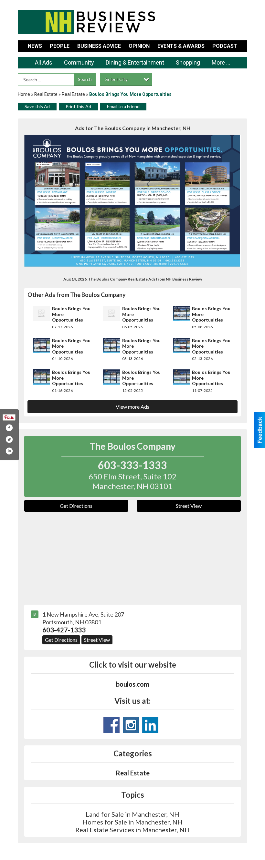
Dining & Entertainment (135, 62)
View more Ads (132, 407)
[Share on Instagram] (9, 451)
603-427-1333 (64, 630)
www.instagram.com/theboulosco (131, 725)
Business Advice (99, 46)
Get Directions (76, 506)
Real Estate (46, 94)
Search (85, 79)
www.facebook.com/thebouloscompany (111, 725)
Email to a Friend (123, 106)
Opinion (139, 46)
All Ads (43, 62)
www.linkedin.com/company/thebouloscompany (150, 725)
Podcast (224, 46)
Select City (116, 79)
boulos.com (132, 684)
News (35, 46)
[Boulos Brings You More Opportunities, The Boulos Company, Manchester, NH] (132, 201)
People (59, 46)
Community (79, 62)
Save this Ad (37, 106)
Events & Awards (181, 46)
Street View (189, 506)
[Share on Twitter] (9, 439)
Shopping (188, 62)
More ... (221, 62)
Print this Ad (78, 106)
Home (24, 94)
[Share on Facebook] (9, 427)
